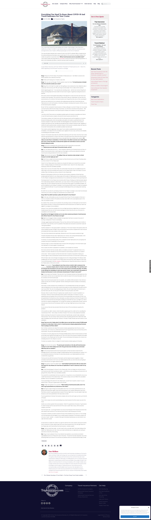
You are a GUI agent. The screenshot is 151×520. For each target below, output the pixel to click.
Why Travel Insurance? (75, 3)
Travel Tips (94, 104)
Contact (67, 491)
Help (95, 3)
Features (44, 441)
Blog (99, 3)
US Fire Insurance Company (85, 489)
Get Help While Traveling (103, 496)
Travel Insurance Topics (58, 19)
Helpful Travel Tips (104, 505)
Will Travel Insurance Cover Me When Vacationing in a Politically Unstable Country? (99, 73)
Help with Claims (103, 499)
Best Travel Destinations (97, 99)
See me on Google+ (53, 472)
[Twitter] (49, 503)
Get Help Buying (103, 489)
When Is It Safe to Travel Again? (99, 85)
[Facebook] (44, 503)
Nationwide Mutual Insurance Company (86, 492)
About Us (67, 489)
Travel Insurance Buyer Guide (103, 502)
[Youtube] (42, 503)
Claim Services (88, 3)
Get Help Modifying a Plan (104, 492)
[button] (148, 507)
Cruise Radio (61, 58)
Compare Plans (64, 3)
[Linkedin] (47, 503)
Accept (135, 516)
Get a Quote (55, 3)
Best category (58, 261)
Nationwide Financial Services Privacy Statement (86, 496)
